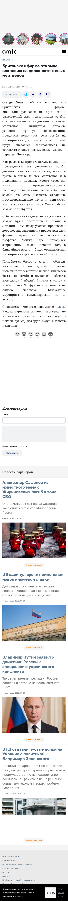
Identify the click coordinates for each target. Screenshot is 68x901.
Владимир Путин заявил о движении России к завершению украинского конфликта (28, 664)
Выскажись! (12, 94)
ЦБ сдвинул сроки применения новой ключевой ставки (32, 577)
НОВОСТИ (8, 60)
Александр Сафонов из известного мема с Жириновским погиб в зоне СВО (29, 489)
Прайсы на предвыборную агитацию (19, 880)
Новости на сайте (10, 856)
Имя (6, 414)
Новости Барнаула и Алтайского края (20, 884)
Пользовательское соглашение (17, 864)
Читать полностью (34, 565)
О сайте (6, 876)
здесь (61, 307)
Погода (5, 872)
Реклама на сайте (10, 868)
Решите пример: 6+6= (14, 446)
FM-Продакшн (8, 860)
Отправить (12, 452)
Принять (50, 892)
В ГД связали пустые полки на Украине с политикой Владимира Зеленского (32, 754)
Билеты (42, 281)
